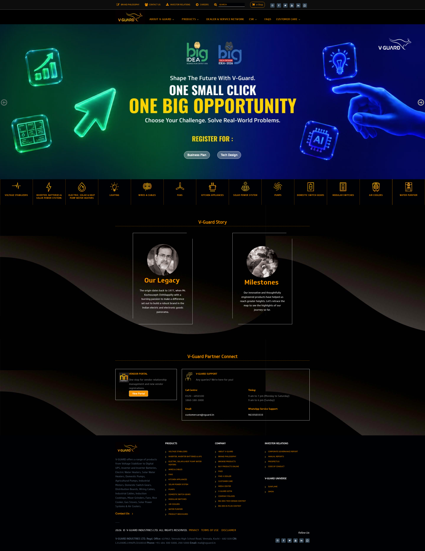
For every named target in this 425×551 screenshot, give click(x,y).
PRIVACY (194, 530)
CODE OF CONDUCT (276, 466)
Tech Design (229, 155)
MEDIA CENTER (224, 486)
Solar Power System (178, 484)
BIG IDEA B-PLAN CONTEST (229, 506)
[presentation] (4, 103)
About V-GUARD (160, 19)
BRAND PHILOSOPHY (130, 4)
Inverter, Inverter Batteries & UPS (185, 456)
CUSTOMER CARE (286, 19)
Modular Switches (177, 499)
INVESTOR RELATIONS (180, 4)
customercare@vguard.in (199, 414)
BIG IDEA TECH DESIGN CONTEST (232, 501)
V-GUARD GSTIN (225, 491)
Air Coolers (174, 504)
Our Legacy (162, 280)
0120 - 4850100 (194, 396)
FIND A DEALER (224, 476)
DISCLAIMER (228, 530)
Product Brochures (178, 514)
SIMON (271, 491)
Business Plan (196, 155)
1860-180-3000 (194, 400)
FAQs (267, 19)
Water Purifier (176, 509)
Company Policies (226, 496)
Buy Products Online (228, 466)
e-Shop (259, 4)
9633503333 (255, 414)
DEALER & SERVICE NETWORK (225, 19)
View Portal (138, 393)
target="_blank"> (272, 5)
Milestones (261, 282)
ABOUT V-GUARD (225, 451)
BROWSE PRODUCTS (227, 461)
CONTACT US (155, 4)
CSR (251, 19)
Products (189, 19)
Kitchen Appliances (178, 479)
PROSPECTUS (273, 461)
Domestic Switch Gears (179, 494)
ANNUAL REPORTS (276, 456)
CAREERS (204, 4)
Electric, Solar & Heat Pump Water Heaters (185, 463)
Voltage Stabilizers (178, 451)
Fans (171, 474)
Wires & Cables (175, 469)
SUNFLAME (272, 486)
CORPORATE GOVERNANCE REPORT (283, 451)
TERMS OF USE (210, 530)
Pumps (172, 489)
